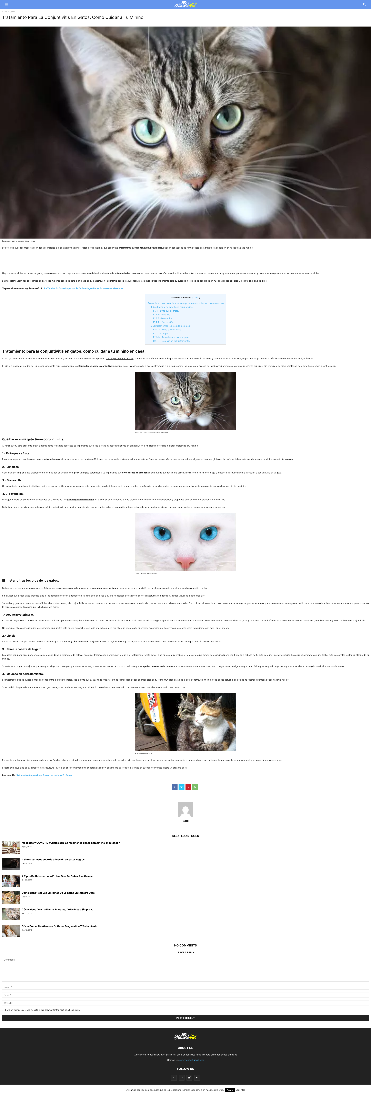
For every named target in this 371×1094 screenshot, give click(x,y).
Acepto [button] (230, 1090)
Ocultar (195, 297)
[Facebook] (174, 1077)
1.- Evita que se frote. (166, 310)
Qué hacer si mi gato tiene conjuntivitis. (171, 307)
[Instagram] (181, 1077)
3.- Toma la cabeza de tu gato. (171, 337)
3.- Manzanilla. (163, 318)
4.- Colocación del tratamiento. (171, 341)
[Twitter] (189, 1077)
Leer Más (240, 1089)
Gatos (12, 12)
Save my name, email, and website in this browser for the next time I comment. (42, 1010)
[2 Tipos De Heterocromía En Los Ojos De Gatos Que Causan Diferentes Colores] (11, 881)
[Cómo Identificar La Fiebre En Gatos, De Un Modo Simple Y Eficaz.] (11, 914)
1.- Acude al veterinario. (167, 329)
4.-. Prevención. (163, 322)
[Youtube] (197, 1077)
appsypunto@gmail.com (191, 1060)
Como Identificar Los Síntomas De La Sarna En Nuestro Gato (58, 892)
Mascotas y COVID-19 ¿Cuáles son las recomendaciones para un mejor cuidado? (71, 842)
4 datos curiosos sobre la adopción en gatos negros (53, 859)
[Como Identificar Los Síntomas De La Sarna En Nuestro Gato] (11, 897)
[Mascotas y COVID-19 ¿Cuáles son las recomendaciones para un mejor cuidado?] (11, 847)
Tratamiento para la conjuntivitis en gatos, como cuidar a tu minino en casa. (185, 303)
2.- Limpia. (161, 333)
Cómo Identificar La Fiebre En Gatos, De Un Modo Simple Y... (58, 909)
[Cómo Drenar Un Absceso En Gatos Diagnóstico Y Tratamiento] (11, 931)
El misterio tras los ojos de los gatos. (170, 325)
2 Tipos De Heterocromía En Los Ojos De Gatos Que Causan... (59, 876)
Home (4, 12)
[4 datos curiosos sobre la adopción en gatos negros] (11, 864)
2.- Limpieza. (162, 314)
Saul (185, 821)
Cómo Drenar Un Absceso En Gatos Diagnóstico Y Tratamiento (59, 926)
